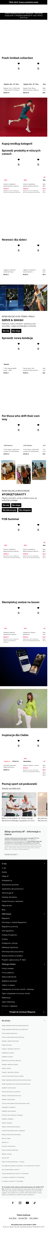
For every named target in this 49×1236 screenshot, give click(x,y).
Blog (3, 910)
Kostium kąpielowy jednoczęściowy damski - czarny (11, 186)
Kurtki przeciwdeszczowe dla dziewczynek (16, 1103)
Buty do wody (6, 1138)
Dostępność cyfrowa (9, 943)
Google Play (23, 1218)
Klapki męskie (6, 1068)
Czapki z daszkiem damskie (11, 1049)
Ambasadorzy (7, 880)
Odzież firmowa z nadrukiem (12, 901)
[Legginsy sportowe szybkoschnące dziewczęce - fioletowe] (11, 255)
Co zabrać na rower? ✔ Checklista (12, 1181)
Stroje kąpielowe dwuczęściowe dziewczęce (16, 1084)
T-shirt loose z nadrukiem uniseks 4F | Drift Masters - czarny (31, 451)
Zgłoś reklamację (8, 1002)
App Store (12, 1218)
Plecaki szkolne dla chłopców (11, 1127)
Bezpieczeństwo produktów (12, 956)
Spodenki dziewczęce (9, 1088)
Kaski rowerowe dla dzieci (10, 1150)
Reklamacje (6, 998)
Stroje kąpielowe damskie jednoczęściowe (15, 1025)
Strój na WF (5, 1158)
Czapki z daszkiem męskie (10, 1072)
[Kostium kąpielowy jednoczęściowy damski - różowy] (31, 169)
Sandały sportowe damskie (10, 1041)
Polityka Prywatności (9, 935)
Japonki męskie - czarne (30, 765)
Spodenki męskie (7, 1056)
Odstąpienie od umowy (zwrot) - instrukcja (18, 989)
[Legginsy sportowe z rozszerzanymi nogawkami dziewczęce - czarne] (31, 255)
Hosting (5, 939)
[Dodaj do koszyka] (18, 68)
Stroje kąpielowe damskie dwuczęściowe (15, 1029)
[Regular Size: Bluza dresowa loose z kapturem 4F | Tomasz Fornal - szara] (31, 73)
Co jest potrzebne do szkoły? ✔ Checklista (15, 1173)
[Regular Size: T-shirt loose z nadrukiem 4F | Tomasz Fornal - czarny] (11, 73)
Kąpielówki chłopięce (8, 1107)
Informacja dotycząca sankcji (12, 952)
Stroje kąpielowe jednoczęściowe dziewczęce (16, 1080)
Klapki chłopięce (7, 1123)
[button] (11, 77)
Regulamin (6, 918)
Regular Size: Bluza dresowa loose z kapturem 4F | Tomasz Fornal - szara (31, 90)
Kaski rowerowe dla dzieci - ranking (13, 1162)
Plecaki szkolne (7, 1154)
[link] (23, 117)
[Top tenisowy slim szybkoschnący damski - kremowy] (31, 353)
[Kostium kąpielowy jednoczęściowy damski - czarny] (11, 169)
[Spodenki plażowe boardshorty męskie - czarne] (11, 618)
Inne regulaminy (8, 931)
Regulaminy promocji (10, 926)
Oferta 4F (5, 876)
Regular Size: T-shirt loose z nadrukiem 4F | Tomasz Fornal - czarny (11, 90)
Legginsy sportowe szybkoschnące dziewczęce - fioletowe (10, 272)
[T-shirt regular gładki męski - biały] (11, 353)
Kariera (4, 872)
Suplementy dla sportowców (12, 889)
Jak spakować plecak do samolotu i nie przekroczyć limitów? (21, 1165)
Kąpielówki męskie (8, 1053)
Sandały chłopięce (7, 1119)
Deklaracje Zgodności (10, 947)
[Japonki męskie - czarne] (31, 750)
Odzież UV (5, 1142)
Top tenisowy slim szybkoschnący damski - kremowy (31, 370)
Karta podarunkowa (9, 977)
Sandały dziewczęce (8, 1099)
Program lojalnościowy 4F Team (14, 960)
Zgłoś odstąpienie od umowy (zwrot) (16, 993)
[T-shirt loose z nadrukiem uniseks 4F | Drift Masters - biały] (11, 435)
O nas (4, 868)
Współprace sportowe (10, 885)
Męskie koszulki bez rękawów (11, 1060)
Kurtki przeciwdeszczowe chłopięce (13, 1130)
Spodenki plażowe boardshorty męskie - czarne (10, 634)
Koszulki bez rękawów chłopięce (12, 1115)
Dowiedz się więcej (11, 854)
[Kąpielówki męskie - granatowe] (31, 618)
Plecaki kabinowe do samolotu (11, 1134)
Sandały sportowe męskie (10, 1064)
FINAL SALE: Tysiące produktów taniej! (23, 2)
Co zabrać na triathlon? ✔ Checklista (13, 1177)
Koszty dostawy (8, 968)
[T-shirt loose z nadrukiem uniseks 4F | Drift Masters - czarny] (31, 435)
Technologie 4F (7, 893)
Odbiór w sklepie (8, 985)
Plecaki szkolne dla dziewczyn (11, 1095)
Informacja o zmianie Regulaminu (14, 922)
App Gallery (33, 1218)
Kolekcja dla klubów (9, 897)
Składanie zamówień (9, 981)
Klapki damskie (7, 1045)
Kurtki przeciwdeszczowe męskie (12, 1076)
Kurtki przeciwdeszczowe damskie (13, 1037)
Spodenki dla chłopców (9, 1111)
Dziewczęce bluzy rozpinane (11, 1091)
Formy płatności (8, 973)
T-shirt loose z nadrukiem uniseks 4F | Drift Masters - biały (11, 451)
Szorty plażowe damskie (9, 1033)
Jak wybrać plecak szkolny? (11, 1169)
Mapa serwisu (7, 905)
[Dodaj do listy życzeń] (18, 63)
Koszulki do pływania (8, 1146)
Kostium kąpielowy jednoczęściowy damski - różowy (31, 186)
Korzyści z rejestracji (9, 1006)
